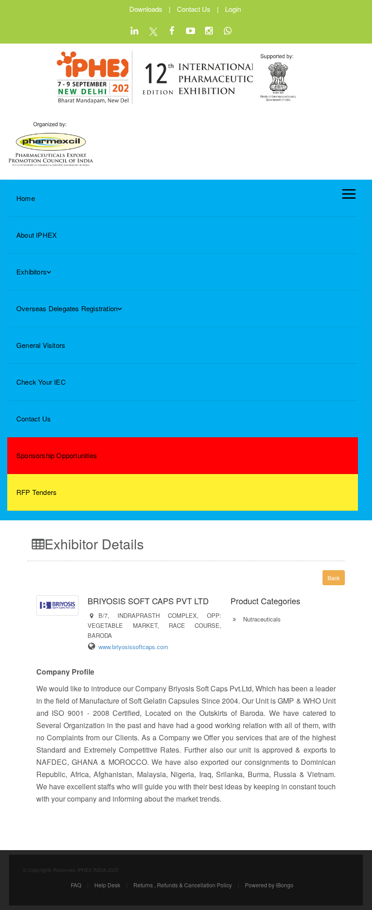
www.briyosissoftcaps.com (133, 646)
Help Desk (107, 885)
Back (334, 578)
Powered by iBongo (269, 885)
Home (25, 198)
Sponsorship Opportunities (56, 455)
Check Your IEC (41, 382)
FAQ (76, 885)
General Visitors (40, 345)
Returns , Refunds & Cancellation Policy (182, 885)
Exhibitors (31, 271)
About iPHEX (36, 235)
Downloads (145, 9)
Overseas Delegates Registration (66, 308)
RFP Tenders (36, 492)
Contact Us (193, 9)
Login (233, 9)
